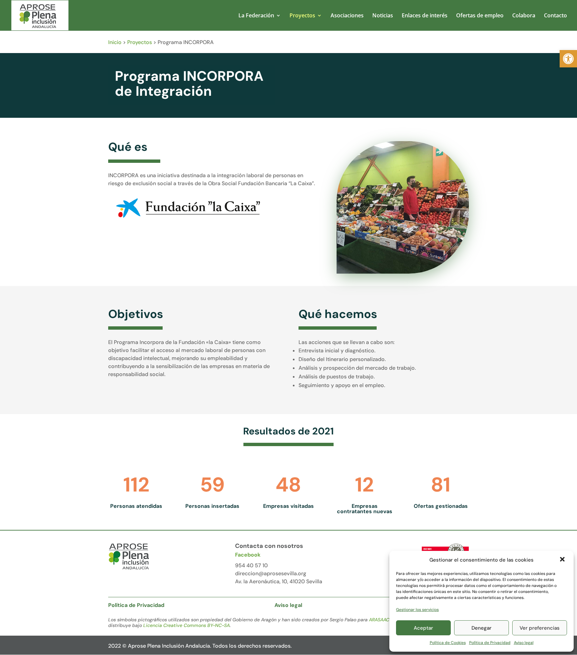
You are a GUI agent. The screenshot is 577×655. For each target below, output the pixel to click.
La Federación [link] (256, 16)
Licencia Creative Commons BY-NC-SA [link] (186, 625)
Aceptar (423, 628)
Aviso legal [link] (524, 642)
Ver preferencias (540, 628)
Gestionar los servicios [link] (417, 609)
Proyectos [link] (302, 16)
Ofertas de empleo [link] (480, 16)
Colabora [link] (523, 16)
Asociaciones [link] (347, 16)
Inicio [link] (115, 42)
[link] (568, 58)
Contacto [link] (555, 16)
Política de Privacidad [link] (490, 642)
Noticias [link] (382, 16)
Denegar (481, 628)
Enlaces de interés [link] (424, 16)
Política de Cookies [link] (448, 642)
